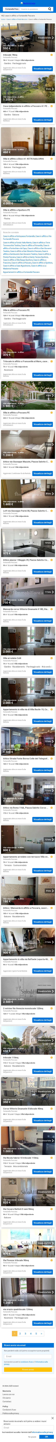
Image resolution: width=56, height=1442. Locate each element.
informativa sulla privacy (42, 1432)
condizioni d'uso (26, 1362)
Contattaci (7, 1401)
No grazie (32, 1437)
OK (46, 1437)
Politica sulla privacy (11, 1413)
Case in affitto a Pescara (21, 263)
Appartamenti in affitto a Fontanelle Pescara (21, 272)
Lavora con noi (8, 1394)
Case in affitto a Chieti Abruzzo (17, 19)
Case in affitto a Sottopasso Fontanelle (19, 236)
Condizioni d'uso (9, 1410)
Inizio (3, 19)
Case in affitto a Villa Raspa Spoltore (18, 260)
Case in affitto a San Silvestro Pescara (25, 251)
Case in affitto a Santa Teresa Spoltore (32, 257)
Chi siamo (7, 1398)
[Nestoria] (28, 3)
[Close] (52, 1418)
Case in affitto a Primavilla (31, 245)
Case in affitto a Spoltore (42, 263)
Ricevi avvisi (28, 1369)
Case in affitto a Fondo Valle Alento (17, 243)
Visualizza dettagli (43, 68)
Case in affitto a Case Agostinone (16, 266)
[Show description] (51, 55)
